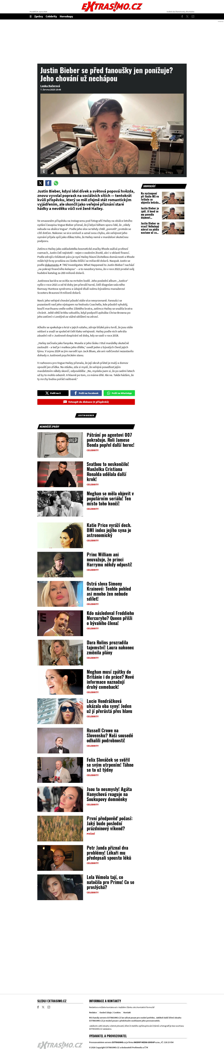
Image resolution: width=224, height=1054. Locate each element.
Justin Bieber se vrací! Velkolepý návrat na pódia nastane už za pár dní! (150, 229)
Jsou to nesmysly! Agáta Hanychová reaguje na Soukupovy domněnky (109, 794)
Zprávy (38, 16)
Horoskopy (66, 16)
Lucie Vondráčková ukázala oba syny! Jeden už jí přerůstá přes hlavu (109, 705)
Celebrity (51, 16)
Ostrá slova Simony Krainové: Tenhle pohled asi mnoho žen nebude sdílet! (109, 591)
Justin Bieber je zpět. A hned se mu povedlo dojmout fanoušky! (150, 214)
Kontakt (127, 1012)
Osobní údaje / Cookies (110, 1012)
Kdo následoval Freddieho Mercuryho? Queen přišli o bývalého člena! (110, 617)
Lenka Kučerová (50, 86)
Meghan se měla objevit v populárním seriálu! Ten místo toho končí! (110, 498)
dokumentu (52, 265)
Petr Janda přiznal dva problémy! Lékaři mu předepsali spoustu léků (109, 852)
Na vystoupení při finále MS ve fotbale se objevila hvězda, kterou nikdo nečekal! (150, 201)
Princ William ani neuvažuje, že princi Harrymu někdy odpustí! (109, 559)
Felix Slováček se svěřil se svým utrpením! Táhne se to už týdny (110, 764)
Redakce (93, 1012)
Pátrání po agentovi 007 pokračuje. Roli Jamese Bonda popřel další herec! (110, 439)
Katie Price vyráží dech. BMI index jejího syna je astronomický (109, 530)
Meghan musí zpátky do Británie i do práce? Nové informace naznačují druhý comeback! (110, 679)
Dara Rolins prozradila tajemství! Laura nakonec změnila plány (110, 647)
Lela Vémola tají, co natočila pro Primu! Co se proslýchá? (110, 882)
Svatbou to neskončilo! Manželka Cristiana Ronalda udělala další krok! (108, 471)
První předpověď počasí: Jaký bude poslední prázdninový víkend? (110, 823)
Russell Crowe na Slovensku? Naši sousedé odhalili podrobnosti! (110, 735)
